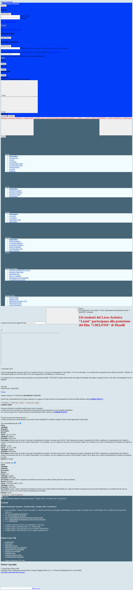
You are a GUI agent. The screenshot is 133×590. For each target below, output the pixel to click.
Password (23, 18)
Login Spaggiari (54, 52)
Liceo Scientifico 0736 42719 (17, 514)
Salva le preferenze (17, 494)
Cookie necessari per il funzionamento (13, 417)
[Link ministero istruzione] (10, 3)
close (3, 136)
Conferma (11, 116)
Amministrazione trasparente (14, 557)
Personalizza (5, 403)
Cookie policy (9, 542)
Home (81, 308)
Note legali (8, 544)
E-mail (22, 48)
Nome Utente (24, 16)
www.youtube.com (7, 463)
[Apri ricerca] (115, 127)
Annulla (4, 116)
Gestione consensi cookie (13, 555)
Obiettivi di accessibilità (13, 551)
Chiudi (3, 64)
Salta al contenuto (6, 2)
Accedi (4, 5)
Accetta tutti (32, 403)
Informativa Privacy (11, 546)
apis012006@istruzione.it (26, 517)
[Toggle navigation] (17, 127)
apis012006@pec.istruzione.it (27, 519)
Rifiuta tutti (18, 403)
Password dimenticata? (8, 22)
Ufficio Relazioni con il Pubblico (16, 547)
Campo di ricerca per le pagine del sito (13, 323)
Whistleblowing (10, 553)
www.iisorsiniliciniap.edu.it (10, 423)
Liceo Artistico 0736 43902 (17, 516)
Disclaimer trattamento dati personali (13, 572)
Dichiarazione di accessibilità (14, 549)
